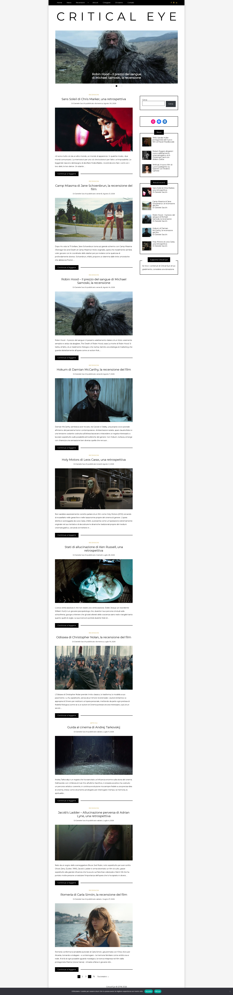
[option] (116, 57)
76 (94, 976)
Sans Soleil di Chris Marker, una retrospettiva (94, 99)
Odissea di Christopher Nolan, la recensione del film (93, 637)
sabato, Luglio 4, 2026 (105, 820)
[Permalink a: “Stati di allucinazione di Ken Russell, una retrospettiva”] (94, 581)
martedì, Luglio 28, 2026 (105, 555)
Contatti (131, 3)
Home (59, 3)
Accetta (149, 991)
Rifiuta (157, 991)
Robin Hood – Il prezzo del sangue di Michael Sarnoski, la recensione (116, 75)
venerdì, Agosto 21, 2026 (105, 194)
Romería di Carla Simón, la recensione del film (93, 894)
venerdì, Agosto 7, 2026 (105, 374)
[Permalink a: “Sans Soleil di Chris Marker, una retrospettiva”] (94, 129)
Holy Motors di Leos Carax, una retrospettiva (94, 459)
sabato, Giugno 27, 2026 (105, 899)
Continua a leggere (67, 174)
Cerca (144, 100)
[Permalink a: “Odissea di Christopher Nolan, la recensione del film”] (94, 667)
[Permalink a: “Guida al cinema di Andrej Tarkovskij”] (94, 755)
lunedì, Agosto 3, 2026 (105, 464)
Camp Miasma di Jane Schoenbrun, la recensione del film (93, 187)
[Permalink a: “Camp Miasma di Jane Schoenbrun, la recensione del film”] (94, 220)
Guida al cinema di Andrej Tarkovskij (93, 727)
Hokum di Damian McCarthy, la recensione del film (94, 369)
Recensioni (80, 3)
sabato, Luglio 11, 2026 (105, 732)
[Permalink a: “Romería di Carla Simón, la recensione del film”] (94, 925)
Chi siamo (119, 3)
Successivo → (103, 976)
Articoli (95, 3)
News (69, 3)
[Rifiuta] (230, 991)
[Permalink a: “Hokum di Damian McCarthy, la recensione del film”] (94, 400)
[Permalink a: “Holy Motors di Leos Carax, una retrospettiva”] (94, 489)
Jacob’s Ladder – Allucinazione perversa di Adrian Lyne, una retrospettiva (93, 814)
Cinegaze (106, 3)
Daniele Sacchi (79, 103)
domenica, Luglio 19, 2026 (105, 642)
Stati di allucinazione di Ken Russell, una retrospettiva (94, 548)
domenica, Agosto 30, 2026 (105, 103)
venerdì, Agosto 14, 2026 (105, 287)
